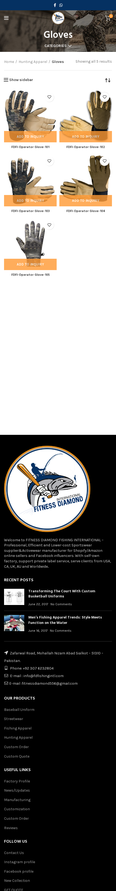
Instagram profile (19, 862)
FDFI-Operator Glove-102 (85, 147)
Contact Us (14, 852)
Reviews (11, 828)
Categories (56, 46)
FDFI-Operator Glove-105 (30, 275)
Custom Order (16, 747)
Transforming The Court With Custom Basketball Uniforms (61, 594)
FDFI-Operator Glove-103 (30, 211)
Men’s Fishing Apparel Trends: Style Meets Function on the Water (65, 620)
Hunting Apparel (33, 61)
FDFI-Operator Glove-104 (85, 211)
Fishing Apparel (18, 728)
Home (9, 61)
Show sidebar (21, 80)
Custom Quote (16, 756)
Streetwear (13, 719)
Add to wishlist (49, 97)
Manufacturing (17, 800)
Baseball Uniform (19, 709)
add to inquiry (30, 137)
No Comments (61, 604)
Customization (17, 809)
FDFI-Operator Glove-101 (30, 147)
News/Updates (17, 790)
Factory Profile (17, 781)
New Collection (17, 880)
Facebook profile (18, 871)
